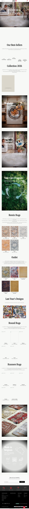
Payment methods (4, 496)
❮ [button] (1, 12)
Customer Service (4, 498)
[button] (2, 1)
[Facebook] (2, 503)
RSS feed (7, 506)
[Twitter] (5, 503)
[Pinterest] (7, 503)
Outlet (24, 496)
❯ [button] (27, 12)
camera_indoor (24, 507)
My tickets (19, 496)
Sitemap (3, 500)
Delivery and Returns (4, 497)
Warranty (3, 499)
